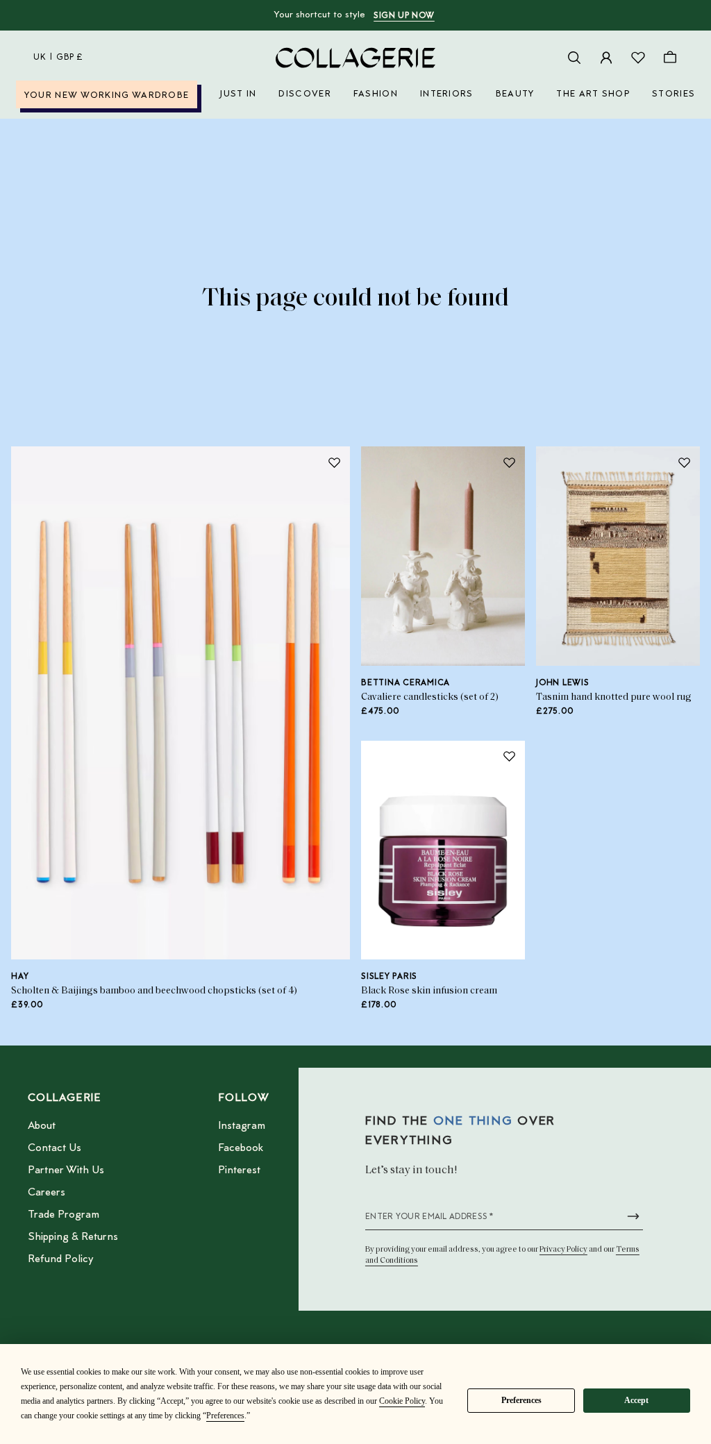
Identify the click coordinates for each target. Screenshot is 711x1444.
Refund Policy (60, 1259)
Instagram (241, 1126)
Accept (636, 1400)
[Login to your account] (606, 57)
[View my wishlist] (638, 57)
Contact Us (54, 1148)
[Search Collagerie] (574, 57)
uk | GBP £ (58, 57)
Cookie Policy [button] (402, 1401)
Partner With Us (66, 1170)
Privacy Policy (563, 1249)
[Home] (355, 57)
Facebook (240, 1148)
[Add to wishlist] (334, 462)
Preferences (521, 1400)
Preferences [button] (225, 1415)
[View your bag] (670, 57)
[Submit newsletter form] (633, 1216)
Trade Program (63, 1214)
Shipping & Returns (73, 1237)
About (42, 1126)
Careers (46, 1192)
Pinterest (239, 1170)
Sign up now (404, 16)
